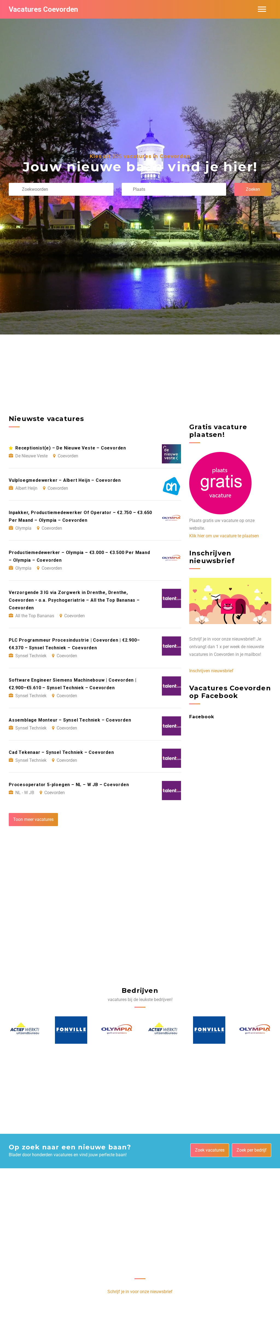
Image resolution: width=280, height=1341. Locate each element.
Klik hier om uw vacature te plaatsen (224, 535)
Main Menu (262, 9)
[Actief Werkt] (117, 1030)
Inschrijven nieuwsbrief (211, 670)
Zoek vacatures (209, 1150)
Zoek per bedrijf (252, 1150)
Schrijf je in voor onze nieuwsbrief (140, 1291)
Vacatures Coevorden (43, 9)
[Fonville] (25, 1030)
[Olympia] (71, 1030)
